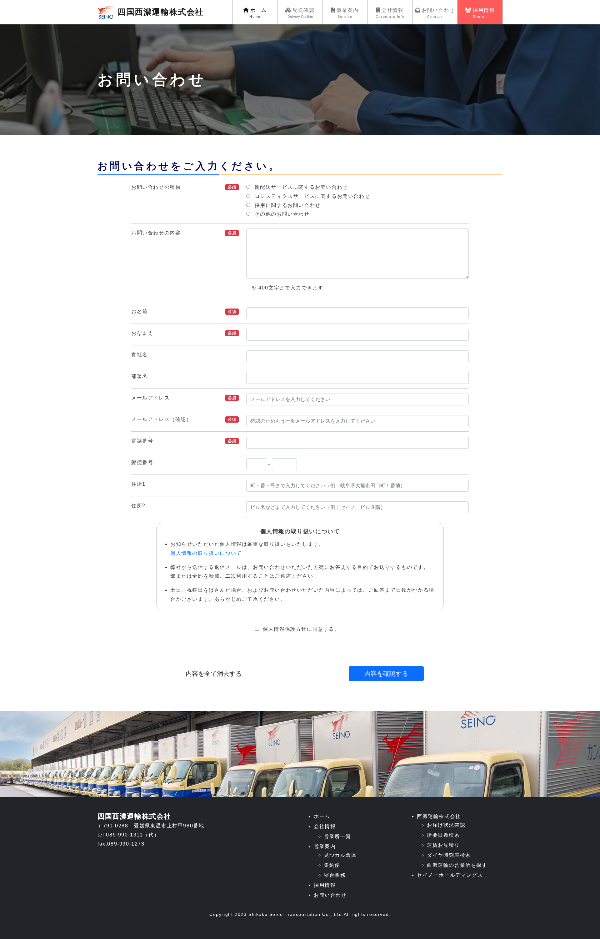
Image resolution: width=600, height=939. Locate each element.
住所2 (138, 505)
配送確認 (301, 13)
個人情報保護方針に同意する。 (301, 629)
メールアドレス (150, 397)
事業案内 (347, 13)
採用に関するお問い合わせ (288, 205)
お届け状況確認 (446, 825)
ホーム (258, 13)
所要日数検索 (443, 835)
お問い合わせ (438, 13)
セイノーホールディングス (450, 875)
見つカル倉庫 (340, 855)
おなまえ (142, 333)
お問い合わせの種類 (156, 187)
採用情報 (484, 13)
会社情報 (390, 13)
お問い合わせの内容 (156, 232)
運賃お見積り (443, 845)
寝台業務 (335, 875)
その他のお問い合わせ (282, 214)
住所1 (138, 484)
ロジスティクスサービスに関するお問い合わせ (312, 196)
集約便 (332, 865)
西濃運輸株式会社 (439, 816)
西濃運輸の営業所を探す (457, 865)
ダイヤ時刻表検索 (449, 855)
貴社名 (139, 354)
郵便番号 (142, 462)
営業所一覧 (337, 836)
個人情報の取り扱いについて (206, 553)
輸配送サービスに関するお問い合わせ (301, 187)
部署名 (139, 376)
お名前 (139, 311)
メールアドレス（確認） (161, 419)
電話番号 (142, 441)
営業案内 (325, 846)
